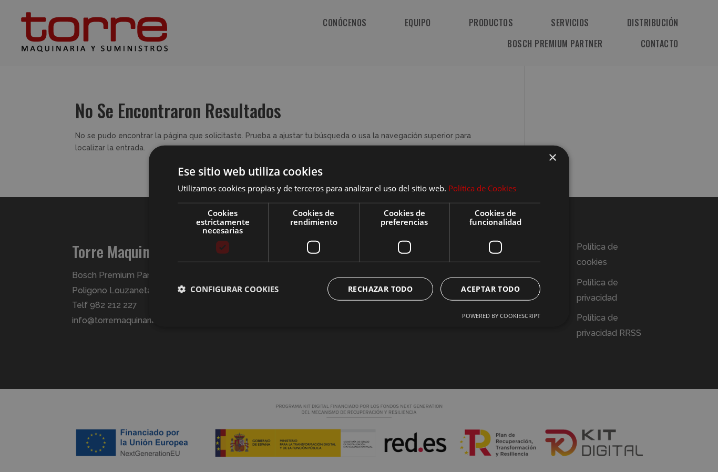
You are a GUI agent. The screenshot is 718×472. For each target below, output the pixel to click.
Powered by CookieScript (501, 315)
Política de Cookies (482, 188)
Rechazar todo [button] (380, 288)
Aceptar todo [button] (490, 288)
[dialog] (359, 236)
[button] (228, 288)
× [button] (552, 158)
